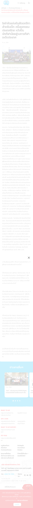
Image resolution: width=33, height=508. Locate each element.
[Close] (29, 257)
